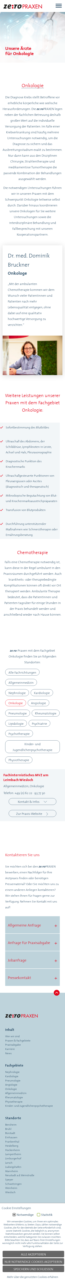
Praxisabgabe (13, 1044)
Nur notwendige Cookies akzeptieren (33, 1261)
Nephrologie (17, 692)
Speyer (9, 1179)
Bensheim (11, 1124)
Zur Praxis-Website (29, 813)
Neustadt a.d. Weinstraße (19, 1175)
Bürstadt (10, 1133)
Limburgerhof (13, 1158)
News (8, 1053)
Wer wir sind (12, 1036)
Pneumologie (17, 713)
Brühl (8, 1129)
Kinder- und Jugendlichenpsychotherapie (32, 747)
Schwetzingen (13, 1183)
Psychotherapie (19, 733)
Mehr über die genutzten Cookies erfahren (32, 1277)
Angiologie (38, 703)
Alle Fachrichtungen (22, 672)
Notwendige (25, 1214)
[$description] (23, 11)
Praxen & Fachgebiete (18, 1040)
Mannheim (11, 1171)
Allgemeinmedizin (21, 682)
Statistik (47, 1214)
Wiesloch (10, 1192)
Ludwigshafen (13, 1166)
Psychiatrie (39, 723)
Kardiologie (42, 692)
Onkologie (15, 703)
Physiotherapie (18, 760)
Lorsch (8, 1162)
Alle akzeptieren (33, 1254)
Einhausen (11, 1137)
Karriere (10, 1049)
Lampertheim (13, 1154)
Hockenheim (12, 1150)
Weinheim (11, 1188)
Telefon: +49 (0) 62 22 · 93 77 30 (24, 792)
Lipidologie (16, 723)
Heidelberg (11, 1145)
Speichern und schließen (33, 1269)
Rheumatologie (45, 713)
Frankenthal (12, 1141)
